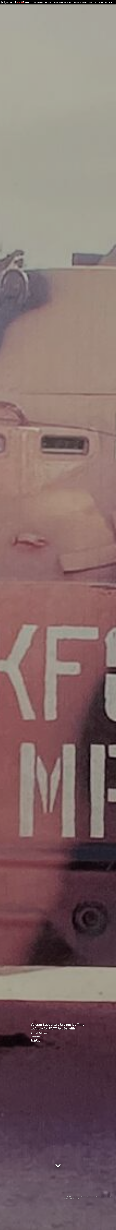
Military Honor (92, 2)
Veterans (100, 2)
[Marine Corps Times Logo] (23, 2)
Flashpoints (48, 2)
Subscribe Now (108, 2)
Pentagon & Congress (59, 2)
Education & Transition (80, 2)
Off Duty (69, 2)
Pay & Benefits (38, 2)
